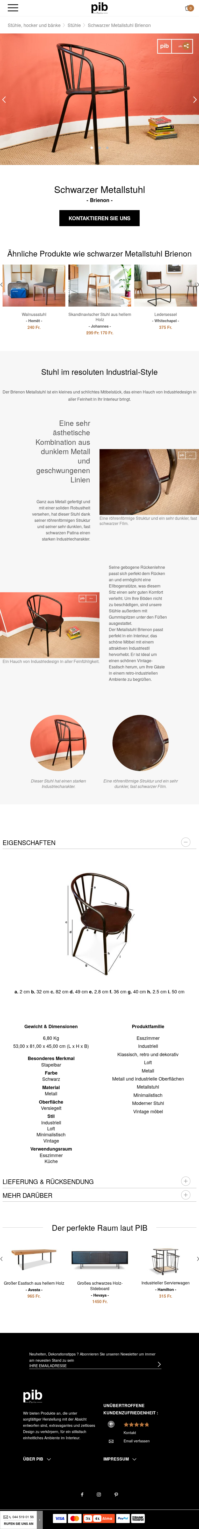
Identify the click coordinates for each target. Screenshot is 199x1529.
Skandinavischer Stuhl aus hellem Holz (99, 320)
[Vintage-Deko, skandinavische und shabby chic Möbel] (99, 7)
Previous (4, 99)
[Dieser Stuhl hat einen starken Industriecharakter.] (58, 743)
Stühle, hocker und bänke (34, 25)
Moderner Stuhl (148, 1102)
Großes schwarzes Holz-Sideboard (100, 1289)
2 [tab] (99, 148)
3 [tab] (107, 148)
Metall (148, 1070)
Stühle (74, 25)
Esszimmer (148, 1037)
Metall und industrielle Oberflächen (148, 1078)
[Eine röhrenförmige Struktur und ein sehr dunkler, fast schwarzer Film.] (140, 743)
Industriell (148, 1045)
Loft (148, 1062)
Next (195, 99)
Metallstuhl (148, 1086)
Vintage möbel (148, 1111)
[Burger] (13, 8)
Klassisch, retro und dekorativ (148, 1054)
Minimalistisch (147, 1094)
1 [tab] (91, 148)
